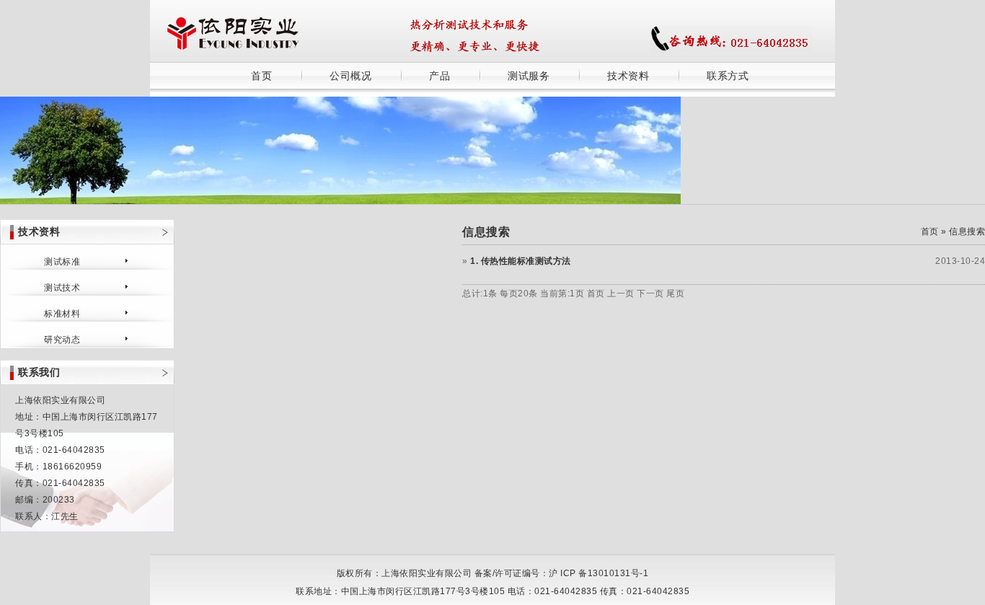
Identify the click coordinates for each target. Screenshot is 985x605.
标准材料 (62, 314)
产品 (439, 75)
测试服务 (528, 75)
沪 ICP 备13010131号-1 (598, 573)
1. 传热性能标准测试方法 (520, 261)
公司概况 (350, 75)
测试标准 (62, 262)
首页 (261, 75)
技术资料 (628, 75)
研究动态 (62, 340)
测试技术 (62, 288)
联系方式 (727, 75)
